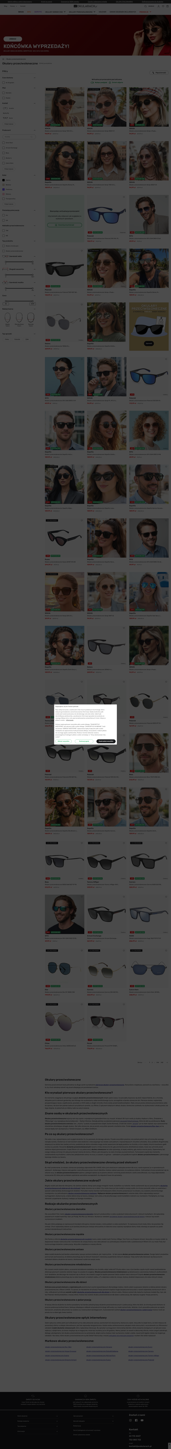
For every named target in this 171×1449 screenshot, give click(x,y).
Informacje (69, 720)
